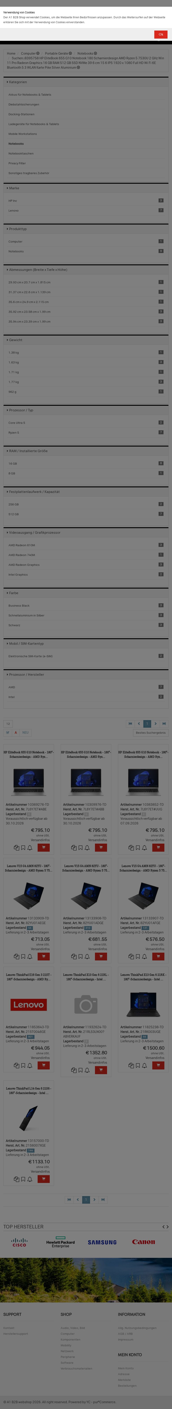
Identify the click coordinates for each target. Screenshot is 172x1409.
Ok (161, 34)
